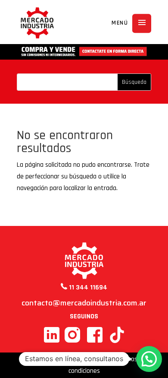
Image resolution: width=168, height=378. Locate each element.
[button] (149, 359)
